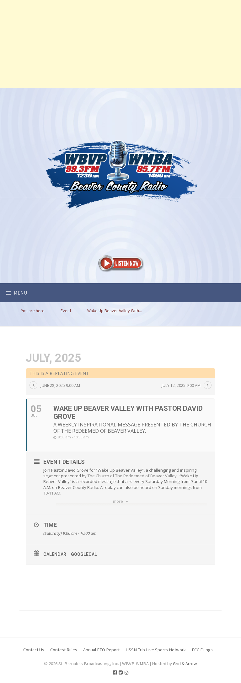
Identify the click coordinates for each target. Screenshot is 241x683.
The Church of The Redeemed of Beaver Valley (132, 476)
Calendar (54, 554)
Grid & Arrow (185, 663)
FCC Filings (202, 650)
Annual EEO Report (101, 650)
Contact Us (33, 650)
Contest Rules (63, 650)
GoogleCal (84, 554)
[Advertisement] (120, 44)
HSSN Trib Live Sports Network (156, 650)
